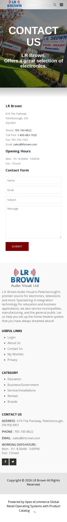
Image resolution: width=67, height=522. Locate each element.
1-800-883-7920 (27, 135)
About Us (13, 343)
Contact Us (15, 349)
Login (11, 337)
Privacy (12, 360)
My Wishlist (15, 354)
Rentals (12, 396)
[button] (54, 4)
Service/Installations (21, 390)
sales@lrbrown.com (25, 144)
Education (14, 379)
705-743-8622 (23, 130)
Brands (12, 402)
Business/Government (23, 385)
